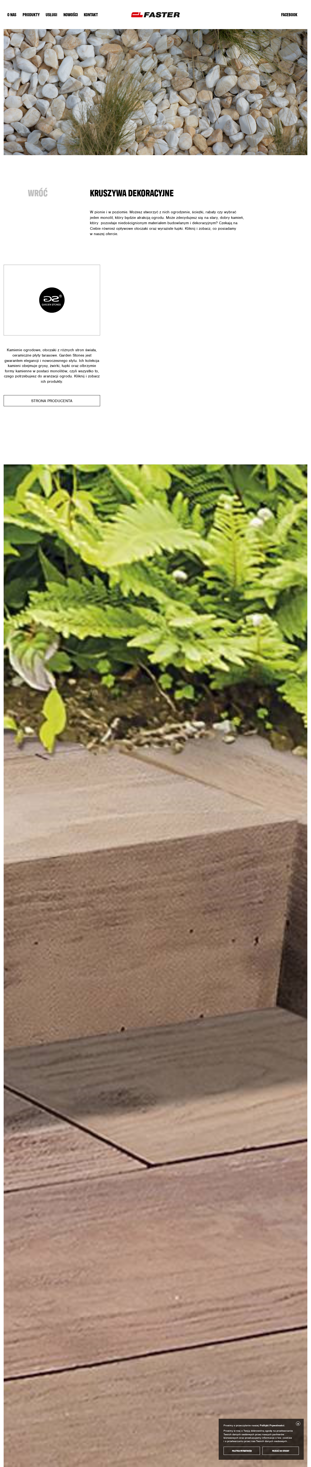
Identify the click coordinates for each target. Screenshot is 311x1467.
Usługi (51, 14)
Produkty (31, 14)
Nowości (70, 14)
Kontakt (91, 14)
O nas (11, 14)
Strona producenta (51, 401)
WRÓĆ (38, 192)
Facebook (289, 14)
